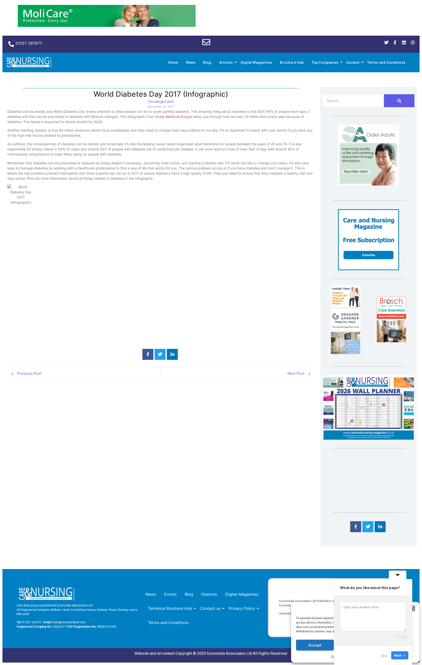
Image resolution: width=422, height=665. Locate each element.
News (190, 62)
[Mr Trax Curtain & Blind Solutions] (345, 352)
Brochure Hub (292, 62)
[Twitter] (386, 42)
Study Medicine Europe (173, 116)
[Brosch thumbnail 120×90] (391, 317)
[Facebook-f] (395, 42)
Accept (314, 645)
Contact (352, 62)
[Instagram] (412, 42)
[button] (412, 608)
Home (173, 62)
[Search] (399, 100)
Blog (207, 62)
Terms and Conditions (386, 62)
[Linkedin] (404, 42)
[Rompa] (368, 184)
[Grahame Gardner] (345, 329)
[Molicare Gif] (107, 25)
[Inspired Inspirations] (391, 340)
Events (170, 594)
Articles (226, 62)
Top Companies (325, 62)
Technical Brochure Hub (170, 608)
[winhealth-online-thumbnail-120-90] (345, 305)
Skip (384, 655)
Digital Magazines (256, 62)
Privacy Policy (242, 608)
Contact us (210, 608)
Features (209, 594)
